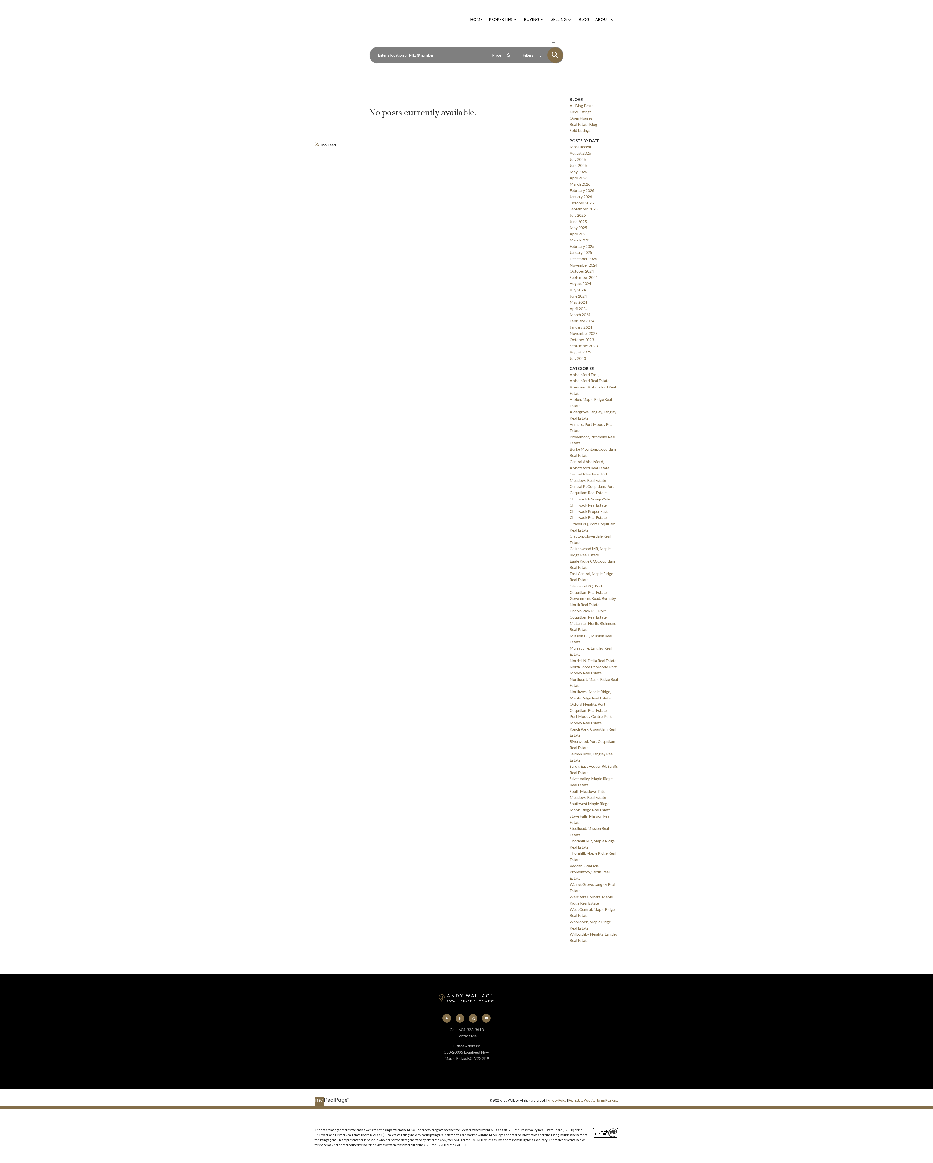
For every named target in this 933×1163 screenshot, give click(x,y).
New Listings (580, 111)
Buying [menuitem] (531, 19)
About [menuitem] (602, 19)
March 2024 (580, 314)
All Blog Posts (581, 105)
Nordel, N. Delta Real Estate (593, 660)
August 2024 (580, 283)
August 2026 (580, 153)
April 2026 (578, 177)
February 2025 (582, 246)
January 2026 (581, 196)
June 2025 (578, 221)
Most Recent (580, 146)
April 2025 (578, 234)
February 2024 (582, 321)
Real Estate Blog (583, 124)
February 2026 (582, 190)
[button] (446, 1018)
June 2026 (578, 165)
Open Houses (581, 118)
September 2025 (584, 209)
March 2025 (580, 240)
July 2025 (578, 215)
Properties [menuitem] (500, 19)
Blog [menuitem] (584, 19)
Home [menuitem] (476, 19)
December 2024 (583, 258)
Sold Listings (580, 130)
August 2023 (580, 352)
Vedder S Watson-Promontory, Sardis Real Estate (590, 871)
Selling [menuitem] (559, 19)
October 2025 (582, 202)
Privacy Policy (557, 1100)
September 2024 (584, 277)
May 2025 (578, 227)
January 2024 (581, 327)
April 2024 (578, 308)
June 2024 (578, 296)
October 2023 (582, 339)
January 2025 (581, 252)
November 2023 (583, 333)
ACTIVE (541, 42)
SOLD (560, 42)
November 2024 (583, 265)
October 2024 (582, 271)
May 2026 (578, 171)
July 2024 (578, 289)
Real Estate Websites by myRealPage (593, 1100)
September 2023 (584, 345)
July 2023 (578, 358)
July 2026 (578, 159)
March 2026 (580, 184)
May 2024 (578, 302)
